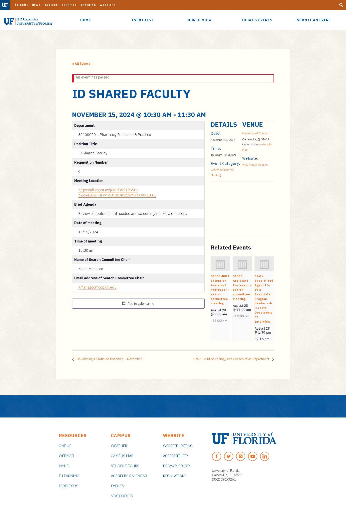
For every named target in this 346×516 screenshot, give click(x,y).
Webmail (67, 456)
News (36, 5)
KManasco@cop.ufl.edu (97, 287)
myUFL (64, 466)
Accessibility (175, 456)
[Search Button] (341, 5)
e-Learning (69, 476)
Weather (119, 446)
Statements (122, 496)
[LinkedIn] (264, 456)
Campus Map (122, 456)
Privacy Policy (176, 466)
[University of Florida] (244, 438)
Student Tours (125, 466)
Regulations (175, 476)
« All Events (81, 64)
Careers (51, 5)
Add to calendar (139, 304)
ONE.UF (65, 446)
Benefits (69, 5)
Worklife (107, 5)
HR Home (21, 5)
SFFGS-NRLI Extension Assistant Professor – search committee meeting (220, 289)
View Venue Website (255, 164)
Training (88, 5)
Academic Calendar (129, 476)
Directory (68, 486)
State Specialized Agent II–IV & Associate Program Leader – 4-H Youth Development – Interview (264, 298)
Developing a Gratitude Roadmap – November (109, 359)
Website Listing (178, 446)
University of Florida (254, 133)
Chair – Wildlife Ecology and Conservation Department (231, 359)
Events (117, 486)
